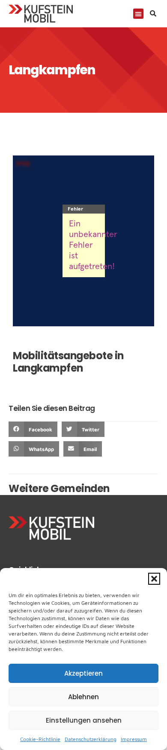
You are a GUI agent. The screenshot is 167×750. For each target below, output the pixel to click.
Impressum (134, 739)
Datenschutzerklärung (90, 739)
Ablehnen (83, 696)
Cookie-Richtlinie (40, 739)
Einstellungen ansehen (84, 720)
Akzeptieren (83, 673)
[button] (154, 578)
